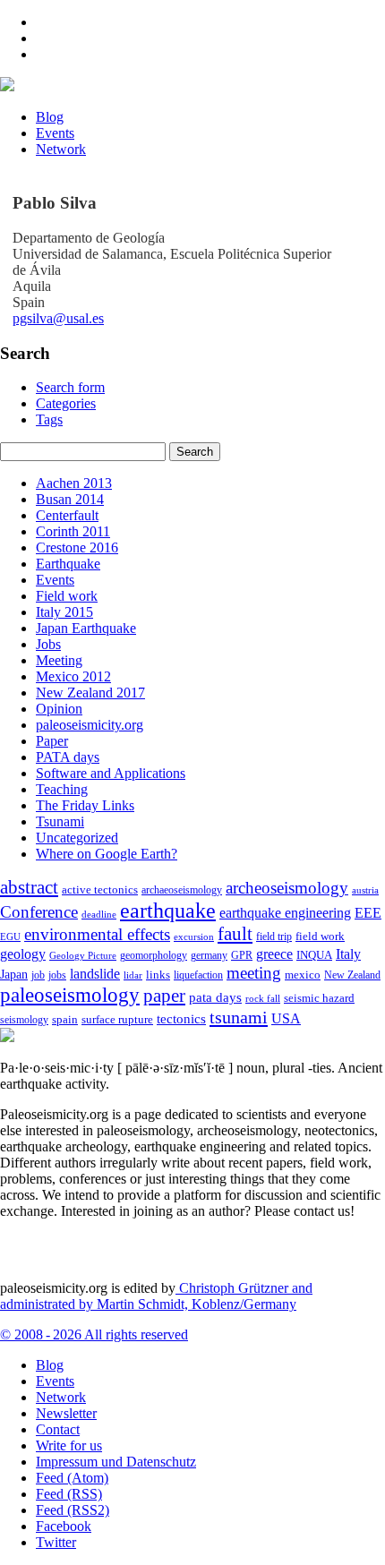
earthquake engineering (285, 912)
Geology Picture (82, 955)
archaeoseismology (181, 890)
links (158, 975)
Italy (348, 954)
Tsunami (60, 821)
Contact (58, 1429)
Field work (67, 595)
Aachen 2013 (74, 483)
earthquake (168, 910)
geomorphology (153, 955)
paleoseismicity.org (89, 724)
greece (274, 954)
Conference (39, 911)
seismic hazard (319, 998)
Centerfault (67, 515)
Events (55, 133)
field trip (274, 936)
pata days (215, 997)
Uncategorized (77, 837)
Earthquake (68, 563)
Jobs (48, 644)
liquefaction (198, 975)
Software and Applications (110, 773)
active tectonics (100, 890)
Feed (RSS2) (72, 1510)
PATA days (67, 757)
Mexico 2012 (73, 676)
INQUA (314, 955)
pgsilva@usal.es (58, 318)
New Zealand (352, 975)
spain (65, 1019)
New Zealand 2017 (90, 692)
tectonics (181, 1018)
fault (235, 934)
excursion (194, 936)
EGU (10, 936)
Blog (50, 116)
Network (61, 149)
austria (365, 890)
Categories (66, 403)
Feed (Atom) (72, 1477)
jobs (57, 975)
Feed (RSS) (69, 1493)
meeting (254, 972)
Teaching (62, 789)
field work (320, 936)
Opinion (59, 708)
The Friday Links (85, 805)
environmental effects (97, 934)
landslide (95, 973)
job (38, 975)
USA (286, 1018)
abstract (29, 887)
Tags (49, 419)
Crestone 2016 (77, 547)
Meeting (59, 660)
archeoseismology (287, 887)
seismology (24, 1020)
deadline (98, 914)
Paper (52, 740)
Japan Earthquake (86, 628)
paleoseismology (70, 994)
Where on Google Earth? (106, 853)
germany (209, 956)
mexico (303, 974)
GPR (241, 956)
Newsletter (66, 1413)
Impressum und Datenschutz (116, 1461)
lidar (133, 975)
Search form (70, 387)
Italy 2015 (64, 612)
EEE (368, 912)
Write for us (69, 1445)
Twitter (56, 1542)
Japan (14, 974)
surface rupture (117, 1019)
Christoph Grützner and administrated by (156, 1296)
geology (23, 953)
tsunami (239, 1017)
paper (164, 995)
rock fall (262, 998)
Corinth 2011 (73, 531)
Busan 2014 (70, 499)
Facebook (63, 1526)
